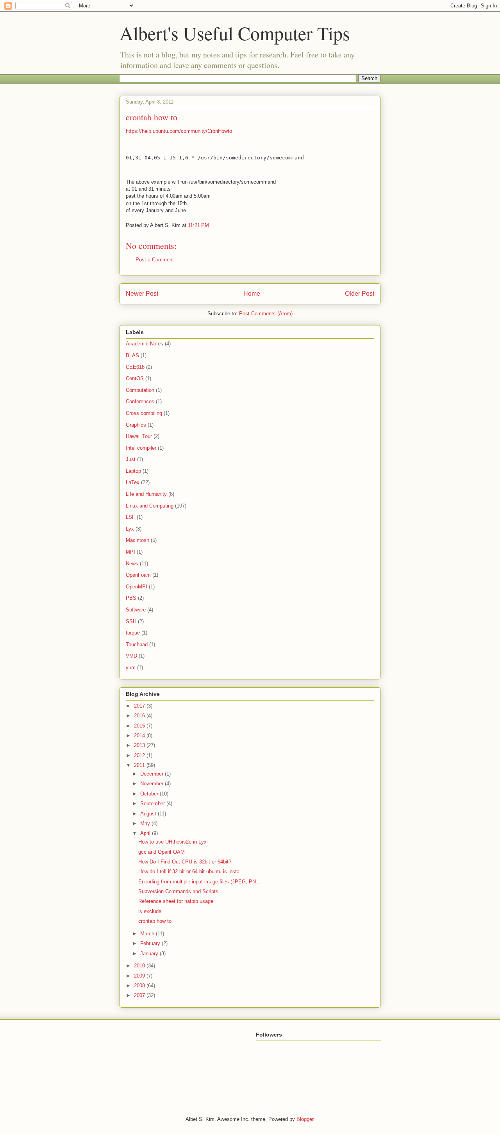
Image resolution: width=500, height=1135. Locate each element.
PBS (131, 598)
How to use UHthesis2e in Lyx (172, 842)
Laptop (133, 471)
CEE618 (135, 367)
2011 (140, 765)
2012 (140, 755)
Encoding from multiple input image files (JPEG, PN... (199, 882)
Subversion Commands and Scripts (178, 891)
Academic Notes (144, 344)
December (152, 774)
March (148, 934)
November (152, 783)
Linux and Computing (149, 506)
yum (131, 667)
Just (131, 459)
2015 (140, 726)
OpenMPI (136, 587)
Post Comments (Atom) (266, 313)
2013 (140, 745)
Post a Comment (155, 260)
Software (136, 610)
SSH (131, 621)
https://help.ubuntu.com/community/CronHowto (179, 131)
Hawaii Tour (139, 436)
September (153, 803)
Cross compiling (144, 413)
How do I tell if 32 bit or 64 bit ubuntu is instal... (191, 871)
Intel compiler (141, 448)
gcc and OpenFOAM (161, 852)
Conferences (140, 401)
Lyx (130, 529)
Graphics (136, 425)
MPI (130, 552)
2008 (140, 985)
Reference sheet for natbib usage (175, 901)
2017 (140, 706)
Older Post (359, 293)
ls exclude (149, 911)
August (149, 814)
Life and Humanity (146, 494)
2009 (140, 976)
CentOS (135, 378)
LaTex (132, 482)
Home (251, 293)
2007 (140, 995)
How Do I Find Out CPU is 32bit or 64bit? (184, 862)
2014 (140, 735)
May (146, 823)
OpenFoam (138, 575)
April (146, 833)
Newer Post (142, 293)
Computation (140, 390)
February (151, 943)
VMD (131, 656)
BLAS (132, 355)
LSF (130, 517)
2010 (140, 966)
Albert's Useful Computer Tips (235, 32)
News (132, 564)
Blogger (304, 1119)
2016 (140, 716)
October (150, 794)
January (150, 953)
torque (133, 633)
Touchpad (137, 644)
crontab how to (154, 921)
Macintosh (137, 540)
